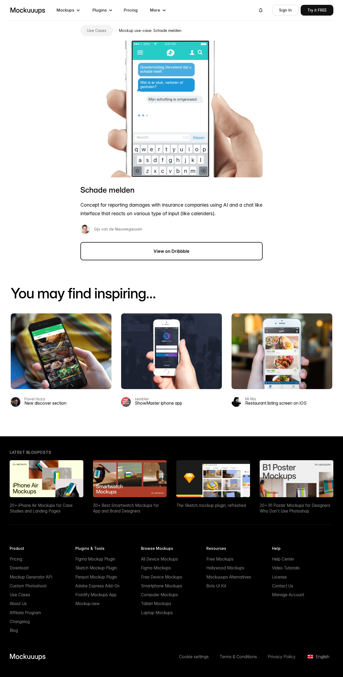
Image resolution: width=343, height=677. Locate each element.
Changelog (20, 621)
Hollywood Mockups (225, 567)
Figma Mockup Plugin (95, 559)
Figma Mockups (156, 567)
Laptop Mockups (157, 612)
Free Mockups (219, 559)
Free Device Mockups (161, 577)
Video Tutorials (286, 567)
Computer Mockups (159, 594)
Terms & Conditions (238, 656)
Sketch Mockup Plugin (96, 567)
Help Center (283, 559)
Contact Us (282, 585)
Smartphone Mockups (161, 585)
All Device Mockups (159, 559)
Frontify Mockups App (96, 594)
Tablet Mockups (156, 603)
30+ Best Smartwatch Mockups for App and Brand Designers (126, 508)
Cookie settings (194, 656)
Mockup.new (87, 603)
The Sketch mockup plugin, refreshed (211, 505)
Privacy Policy (282, 656)
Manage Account (288, 594)
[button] (68, 10)
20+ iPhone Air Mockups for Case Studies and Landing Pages (41, 508)
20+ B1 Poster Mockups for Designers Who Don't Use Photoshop (295, 508)
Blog (14, 630)
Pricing (131, 10)
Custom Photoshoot (28, 585)
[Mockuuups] (28, 10)
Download (19, 567)
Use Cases (20, 594)
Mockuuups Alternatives (228, 577)
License (279, 577)
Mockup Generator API (31, 577)
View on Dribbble (171, 251)
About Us (18, 603)
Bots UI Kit (216, 585)
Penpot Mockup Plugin (96, 577)
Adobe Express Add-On (97, 585)
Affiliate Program (25, 612)
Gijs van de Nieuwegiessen (118, 229)
